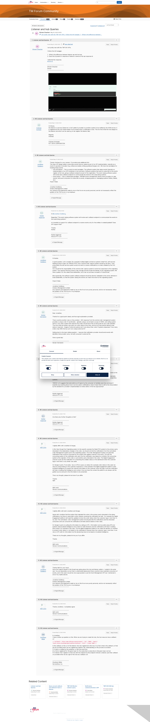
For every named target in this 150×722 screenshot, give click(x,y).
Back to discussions (38, 25)
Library (54, 19)
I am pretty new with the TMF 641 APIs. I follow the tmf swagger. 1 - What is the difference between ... (71, 34)
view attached (69, 44)
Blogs (62, 19)
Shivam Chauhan (37, 49)
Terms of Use (101, 714)
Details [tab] (75, 351)
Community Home (33, 19)
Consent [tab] (51, 351)
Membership (79, 713)
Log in (119, 2)
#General (50, 61)
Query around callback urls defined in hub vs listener (55, 687)
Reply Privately (114, 44)
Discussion (45, 19)
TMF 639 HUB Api (108, 686)
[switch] (66, 368)
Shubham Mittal (54, 692)
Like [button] (116, 40)
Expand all (93, 26)
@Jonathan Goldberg (59, 214)
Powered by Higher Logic (75, 720)
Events (69, 19)
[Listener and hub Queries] (40, 34)
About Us (100, 713)
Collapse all (101, 26)
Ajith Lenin (43, 447)
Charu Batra (89, 690)
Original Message (56, 197)
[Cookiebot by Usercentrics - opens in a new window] (101, 346)
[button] (44, 2)
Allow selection (75, 374)
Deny (52, 374)
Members (79, 19)
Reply (107, 44)
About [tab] (98, 351)
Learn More (79, 714)
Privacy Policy (101, 716)
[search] (97, 2)
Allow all (97, 374)
